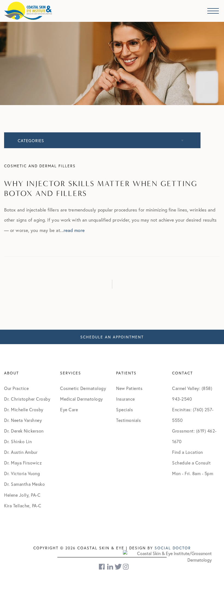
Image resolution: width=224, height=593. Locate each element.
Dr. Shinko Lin (18, 441)
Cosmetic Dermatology (83, 388)
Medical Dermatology (81, 399)
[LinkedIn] (110, 567)
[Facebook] (102, 567)
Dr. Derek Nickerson (24, 431)
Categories (31, 140)
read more (74, 230)
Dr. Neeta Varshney (23, 420)
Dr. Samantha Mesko (24, 484)
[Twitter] (118, 567)
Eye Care (69, 409)
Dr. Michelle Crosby (23, 409)
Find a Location (187, 452)
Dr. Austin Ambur (20, 452)
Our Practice (16, 388)
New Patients (129, 388)
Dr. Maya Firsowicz (23, 463)
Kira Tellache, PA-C (23, 505)
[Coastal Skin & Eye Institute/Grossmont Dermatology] (167, 556)
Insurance (125, 399)
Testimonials (128, 420)
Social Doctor (173, 547)
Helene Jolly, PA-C (22, 495)
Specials (124, 409)
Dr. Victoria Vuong (22, 473)
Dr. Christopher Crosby (27, 399)
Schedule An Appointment (112, 336)
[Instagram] (126, 567)
